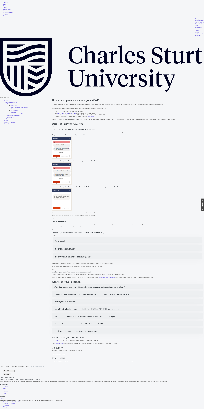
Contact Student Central (59, 354)
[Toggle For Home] (7, 98)
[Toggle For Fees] (10, 103)
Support (6, 120)
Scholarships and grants (13, 115)
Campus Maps (7, 9)
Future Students (199, 20)
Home (5, 98)
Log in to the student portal (59, 132)
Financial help (10, 117)
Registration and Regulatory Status (12, 401)
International (198, 23)
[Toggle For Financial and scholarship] (17, 102)
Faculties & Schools (8, 12)
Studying (6, 100)
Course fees (14, 105)
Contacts (5, 2)
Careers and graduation (10, 122)
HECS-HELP (60, 113)
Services (5, 5)
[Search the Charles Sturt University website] (203, 67)
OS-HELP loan (90, 116)
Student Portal (199, 34)
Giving (197, 32)
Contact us (6, 374)
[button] (127, 240)
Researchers (198, 27)
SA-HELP (73, 113)
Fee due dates (14, 110)
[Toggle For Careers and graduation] (16, 122)
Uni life (6, 119)
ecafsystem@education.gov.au (107, 277)
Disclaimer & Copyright (9, 403)
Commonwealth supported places (61, 361)
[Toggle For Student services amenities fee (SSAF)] (30, 107)
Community (198, 29)
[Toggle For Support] (8, 120)
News (4, 10)
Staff (196, 25)
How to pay (13, 112)
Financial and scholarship (10, 102)
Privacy (5, 406)
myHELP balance (58, 343)
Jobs (4, 4)
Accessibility (6, 405)
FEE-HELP (66, 113)
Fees (8, 103)
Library (5, 0)
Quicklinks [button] (197, 35)
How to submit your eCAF (17, 113)
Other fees (13, 108)
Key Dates (5, 14)
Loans (131, 361)
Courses (5, 7)
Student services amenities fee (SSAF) (20, 107)
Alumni (197, 30)
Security (5, 16)
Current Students (199, 22)
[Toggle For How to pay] (16, 112)
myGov (56, 340)
